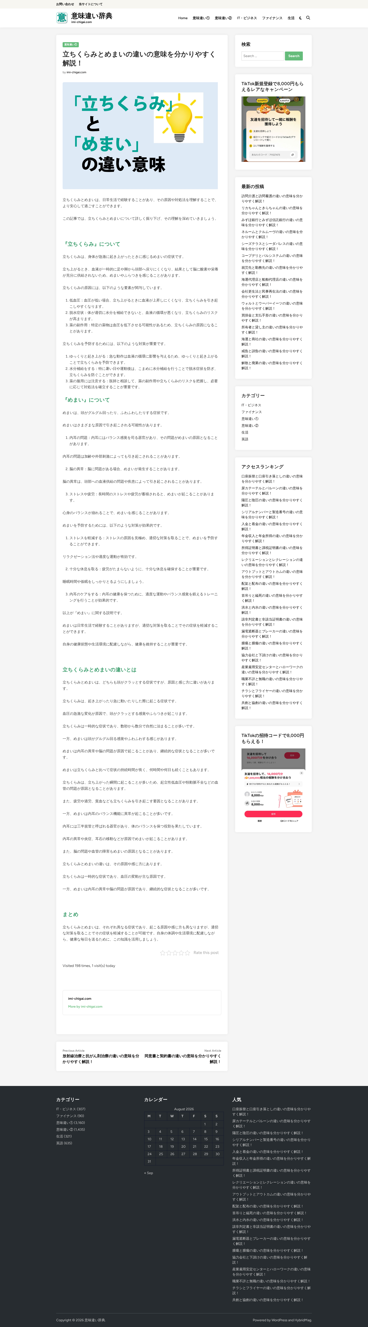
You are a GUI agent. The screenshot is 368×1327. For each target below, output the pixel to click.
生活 (291, 18)
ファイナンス (272, 18)
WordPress (279, 1320)
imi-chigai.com (76, 72)
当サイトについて (91, 4)
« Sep (148, 1173)
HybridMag (303, 1320)
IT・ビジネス (247, 18)
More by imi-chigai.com (85, 1006)
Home (183, 18)
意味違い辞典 (91, 16)
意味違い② (223, 18)
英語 (245, 439)
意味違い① (201, 18)
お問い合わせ (65, 4)
